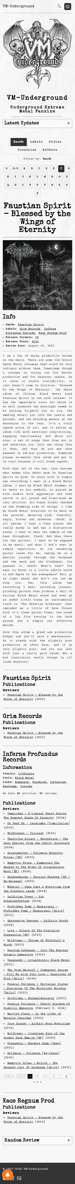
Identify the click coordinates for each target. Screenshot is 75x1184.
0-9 (15, 168)
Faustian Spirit (31, 324)
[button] (67, 6)
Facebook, (40, 782)
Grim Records (30, 329)
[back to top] (67, 1154)
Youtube (26, 786)
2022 (35, 341)
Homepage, (23, 782)
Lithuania (26, 773)
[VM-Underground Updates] (7, 1174)
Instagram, (58, 782)
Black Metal (24, 778)
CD (37, 337)
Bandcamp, (10, 786)
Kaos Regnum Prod (52, 333)
